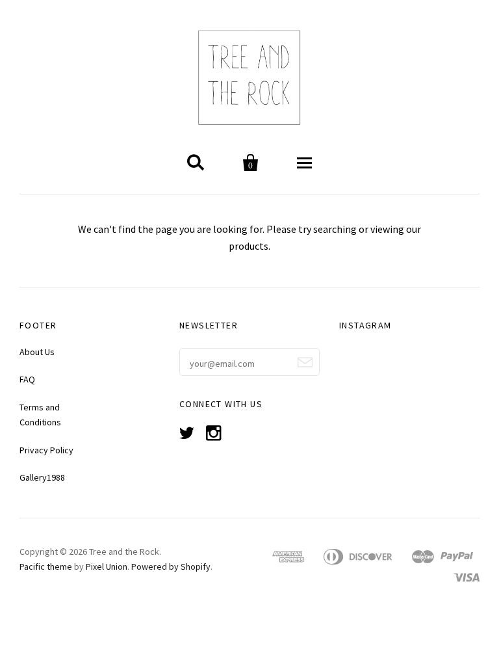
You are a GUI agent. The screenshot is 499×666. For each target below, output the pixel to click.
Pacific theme (45, 566)
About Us (37, 352)
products (248, 245)
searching (335, 228)
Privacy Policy (46, 450)
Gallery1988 (42, 477)
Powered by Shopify (171, 566)
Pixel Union (106, 566)
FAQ (27, 379)
